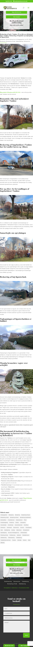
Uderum (24, 540)
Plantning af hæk (4, 535)
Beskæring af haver (25, 514)
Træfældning (19, 537)
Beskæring (2, 41)
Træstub (14, 540)
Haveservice (27, 41)
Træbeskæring (11, 537)
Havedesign (10, 525)
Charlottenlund (11, 520)
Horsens (22, 527)
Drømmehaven (19, 520)
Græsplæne (23, 522)
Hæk (2, 530)
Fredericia (11, 522)
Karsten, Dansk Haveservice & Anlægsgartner (12, 39)
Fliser (25, 520)
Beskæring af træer (14, 517)
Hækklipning (7, 530)
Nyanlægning (4, 532)
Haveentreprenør (18, 525)
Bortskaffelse (3, 520)
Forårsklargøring (4, 522)
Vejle (29, 540)
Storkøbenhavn (25, 535)
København (18, 530)
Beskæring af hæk (10, 41)
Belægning (11, 514)
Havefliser (26, 525)
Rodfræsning (12, 535)
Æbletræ (2, 542)
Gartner (17, 522)
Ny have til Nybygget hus (13, 532)
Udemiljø (19, 540)
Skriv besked (16, 17)
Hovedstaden (28, 527)
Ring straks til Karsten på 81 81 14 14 (10, 92)
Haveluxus (3, 527)
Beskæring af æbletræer (25, 517)
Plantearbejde (24, 532)
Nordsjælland (26, 530)
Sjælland (19, 535)
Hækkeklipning (19, 41)
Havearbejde (3, 525)
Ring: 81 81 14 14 (16, 12)
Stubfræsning (3, 537)
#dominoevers (17, 645)
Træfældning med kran (6, 540)
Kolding (13, 530)
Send (26, 635)
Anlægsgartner (4, 514)
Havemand (9, 527)
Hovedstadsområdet (24, 587)
